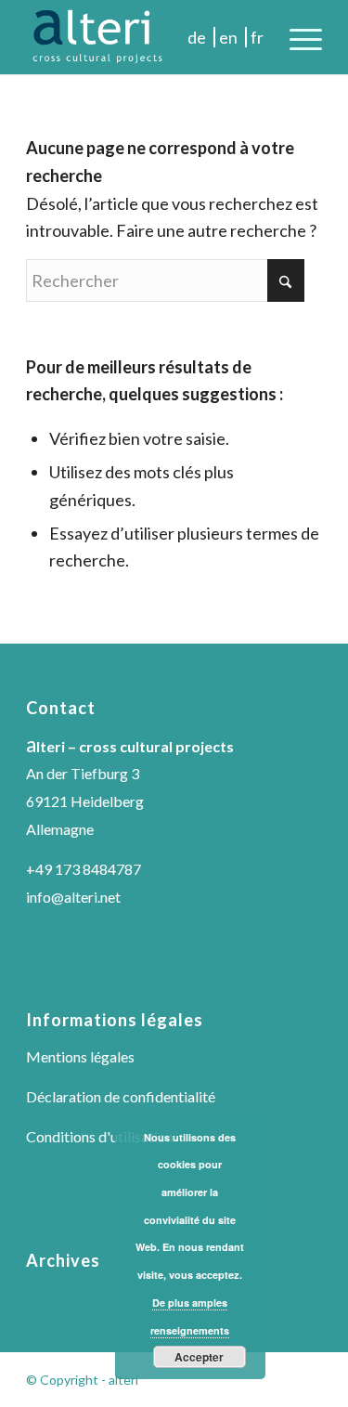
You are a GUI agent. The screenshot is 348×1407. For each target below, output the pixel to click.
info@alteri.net (73, 896)
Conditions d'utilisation (100, 1136)
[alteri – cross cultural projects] (144, 37)
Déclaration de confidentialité (120, 1096)
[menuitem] (296, 37)
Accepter (199, 1356)
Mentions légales (80, 1056)
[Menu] (296, 37)
